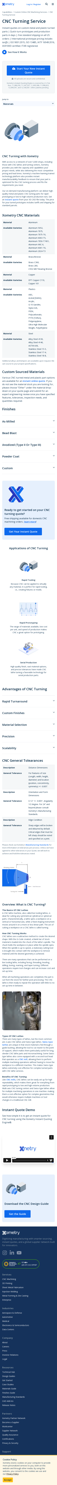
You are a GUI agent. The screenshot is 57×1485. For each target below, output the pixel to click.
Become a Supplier (10, 1422)
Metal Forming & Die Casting (15, 1295)
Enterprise (6, 1300)
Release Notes (8, 1405)
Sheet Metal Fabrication (13, 1287)
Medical (5, 1321)
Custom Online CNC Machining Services (30, 12)
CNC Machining (9, 1279)
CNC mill (23, 1059)
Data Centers (8, 1329)
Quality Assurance (10, 1434)
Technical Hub (8, 1372)
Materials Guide (9, 1388)
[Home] (12, 4)
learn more (30, 521)
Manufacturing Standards (37, 845)
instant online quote (34, 381)
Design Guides (8, 1376)
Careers (5, 1346)
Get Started (7, 1380)
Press (4, 1350)
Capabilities (7, 12)
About (5, 1342)
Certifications (8, 1439)
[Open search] (46, 4)
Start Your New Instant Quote (31, 70)
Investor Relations (10, 1355)
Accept (8, 1479)
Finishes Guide (8, 1392)
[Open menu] (53, 4)
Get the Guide (17, 1214)
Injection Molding (10, 1291)
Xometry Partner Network (13, 1418)
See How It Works (17, 52)
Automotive (7, 1317)
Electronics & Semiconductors (15, 1325)
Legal (4, 1359)
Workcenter (7, 1426)
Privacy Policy (12, 1474)
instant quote (12, 199)
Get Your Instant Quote (23, 531)
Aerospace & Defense (12, 1313)
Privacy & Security (10, 1443)
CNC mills (10, 1079)
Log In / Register (34, 4)
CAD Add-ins (7, 1401)
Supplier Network (10, 1430)
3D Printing (7, 1283)
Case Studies (8, 1384)
